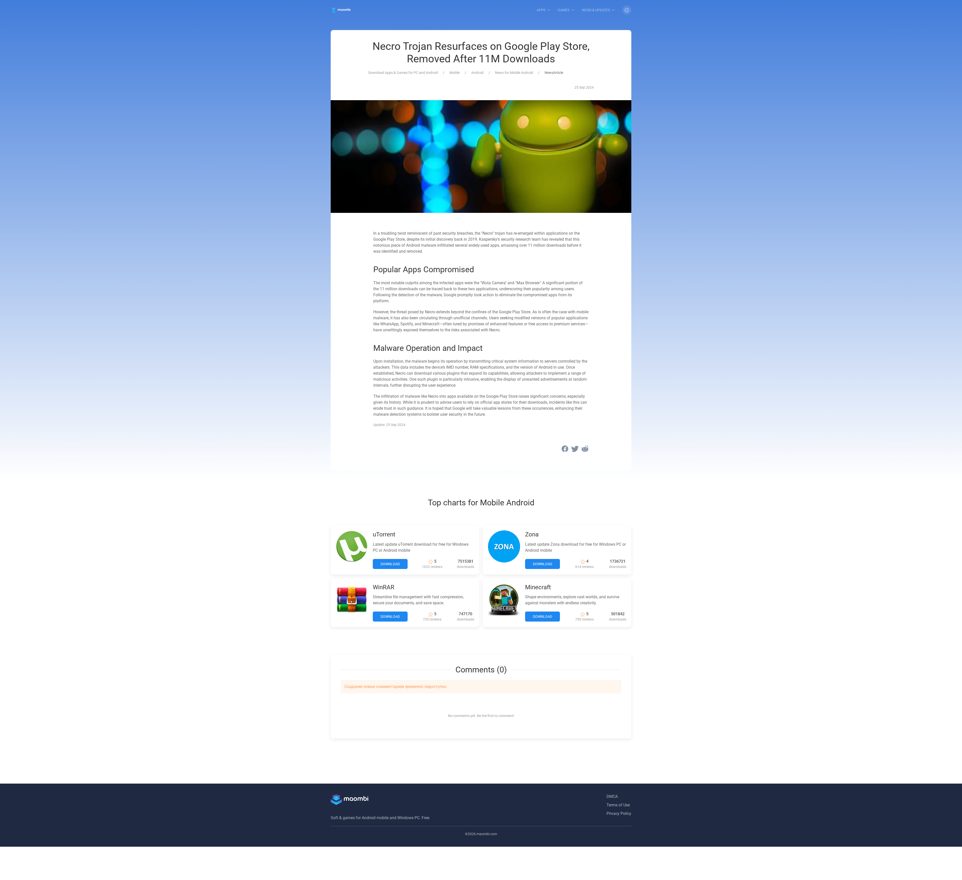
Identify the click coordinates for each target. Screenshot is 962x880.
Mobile (454, 73)
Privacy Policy (619, 813)
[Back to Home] (340, 10)
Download (390, 564)
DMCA (612, 796)
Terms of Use (618, 805)
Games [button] (563, 10)
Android (477, 73)
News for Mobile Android (514, 73)
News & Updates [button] (596, 10)
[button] (626, 10)
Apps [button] (541, 10)
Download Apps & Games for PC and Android (403, 73)
